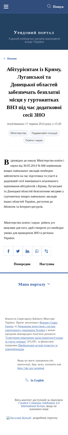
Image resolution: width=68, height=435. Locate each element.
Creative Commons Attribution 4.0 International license (39, 404)
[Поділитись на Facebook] (8, 251)
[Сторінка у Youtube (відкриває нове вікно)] (41, 389)
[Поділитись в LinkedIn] (27, 251)
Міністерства (18, 133)
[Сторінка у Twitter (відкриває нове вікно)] (34, 389)
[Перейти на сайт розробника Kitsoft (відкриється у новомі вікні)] (19, 418)
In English (37, 380)
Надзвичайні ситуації (44, 133)
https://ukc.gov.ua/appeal (30, 368)
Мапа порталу (31, 284)
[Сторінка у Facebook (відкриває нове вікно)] (27, 389)
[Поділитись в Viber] (46, 251)
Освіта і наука (34, 140)
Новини (12, 58)
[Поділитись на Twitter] (17, 251)
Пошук (58, 7)
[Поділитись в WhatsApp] (36, 251)
